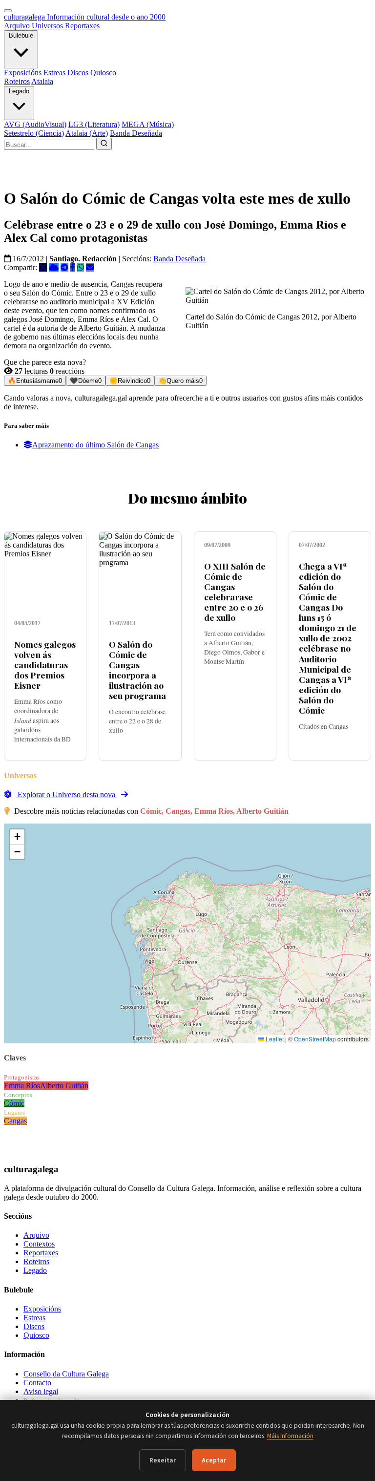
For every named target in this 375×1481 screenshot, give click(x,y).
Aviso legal (40, 1391)
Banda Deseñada (136, 133)
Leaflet (274, 1039)
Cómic (14, 1103)
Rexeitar (162, 1460)
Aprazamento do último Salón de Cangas (95, 445)
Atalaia (42, 81)
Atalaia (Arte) (86, 133)
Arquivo (17, 25)
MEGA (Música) (148, 124)
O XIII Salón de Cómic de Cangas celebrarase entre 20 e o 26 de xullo (235, 591)
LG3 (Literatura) (94, 124)
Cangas (15, 1121)
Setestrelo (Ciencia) (34, 133)
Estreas (54, 72)
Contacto (37, 1382)
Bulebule (21, 35)
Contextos (39, 1244)
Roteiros (17, 81)
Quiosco (103, 72)
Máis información (290, 1435)
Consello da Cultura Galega (66, 1374)
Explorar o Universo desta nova (66, 794)
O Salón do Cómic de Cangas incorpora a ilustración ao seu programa (137, 669)
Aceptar (214, 1460)
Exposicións (23, 72)
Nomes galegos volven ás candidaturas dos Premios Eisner (45, 664)
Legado (19, 91)
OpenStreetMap (315, 1039)
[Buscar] (104, 144)
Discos (77, 72)
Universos (47, 25)
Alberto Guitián (64, 1085)
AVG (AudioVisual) (35, 124)
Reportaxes (82, 25)
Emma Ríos (22, 1085)
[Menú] (8, 10)
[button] (17, 837)
